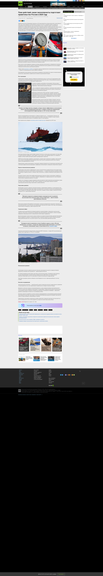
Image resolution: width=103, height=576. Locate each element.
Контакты (35, 374)
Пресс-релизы (36, 369)
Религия (76, 8)
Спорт (51, 6)
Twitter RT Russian (76, 0)
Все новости (73, 38)
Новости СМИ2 (65, 42)
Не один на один (55, 8)
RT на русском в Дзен (81, 0)
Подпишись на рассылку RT (84, 0)
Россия (30, 6)
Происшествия (27, 8)
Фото (78, 6)
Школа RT (50, 382)
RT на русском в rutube (78, 0)
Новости (21, 6)
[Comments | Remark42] (40, 330)
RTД (58, 0)
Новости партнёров (37, 378)
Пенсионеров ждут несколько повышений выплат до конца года (75, 51)
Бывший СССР (37, 6)
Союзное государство (39, 8)
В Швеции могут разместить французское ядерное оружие (75, 55)
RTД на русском (51, 379)
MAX (40, 305)
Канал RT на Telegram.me (73, 0)
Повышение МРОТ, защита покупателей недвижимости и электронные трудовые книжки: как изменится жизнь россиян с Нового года (24, 94)
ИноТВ (74, 6)
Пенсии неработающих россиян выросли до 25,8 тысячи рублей (73, 24)
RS (28, 0)
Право (80, 8)
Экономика (45, 6)
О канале (35, 371)
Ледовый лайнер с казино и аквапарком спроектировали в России (71, 32)
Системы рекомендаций (38, 379)
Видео (82, 6)
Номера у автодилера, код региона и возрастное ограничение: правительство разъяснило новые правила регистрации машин (39, 317)
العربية (24, 0)
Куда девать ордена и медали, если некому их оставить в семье (75, 48)
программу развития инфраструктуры (38, 120)
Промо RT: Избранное (37, 372)
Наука (55, 6)
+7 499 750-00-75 (59, 391)
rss (82, 0)
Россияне (50, 309)
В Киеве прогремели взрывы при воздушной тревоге (72, 28)
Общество (32, 8)
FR (22, 0)
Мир (26, 6)
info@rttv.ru (70, 391)
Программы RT (36, 373)
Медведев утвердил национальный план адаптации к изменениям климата (33, 321)
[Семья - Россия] (58, 3)
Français (50, 372)
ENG (19, 0)
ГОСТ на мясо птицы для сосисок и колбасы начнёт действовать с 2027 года (73, 36)
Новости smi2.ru (20, 335)
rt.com (28, 390)
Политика (21, 8)
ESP (26, 0)
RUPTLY (50, 380)
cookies (54, 574)
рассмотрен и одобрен (28, 68)
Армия (45, 8)
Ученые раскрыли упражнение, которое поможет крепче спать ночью (74, 58)
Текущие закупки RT (37, 375)
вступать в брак (53, 226)
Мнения (68, 6)
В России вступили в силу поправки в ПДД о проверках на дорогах (31, 319)
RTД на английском (52, 378)
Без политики (61, 6)
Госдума (45, 309)
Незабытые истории (62, 8)
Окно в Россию (51, 381)
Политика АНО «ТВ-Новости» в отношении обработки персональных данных (34, 392)
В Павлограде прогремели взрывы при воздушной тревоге (73, 20)
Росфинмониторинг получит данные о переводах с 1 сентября (74, 16)
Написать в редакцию (37, 376)
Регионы (49, 8)
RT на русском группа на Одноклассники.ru (80, 0)
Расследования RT (70, 8)
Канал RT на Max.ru (77, 0)
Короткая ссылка (59, 17)
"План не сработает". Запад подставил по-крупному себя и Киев (75, 61)
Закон (20, 309)
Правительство (25, 309)
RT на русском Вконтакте (74, 0)
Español (50, 374)
